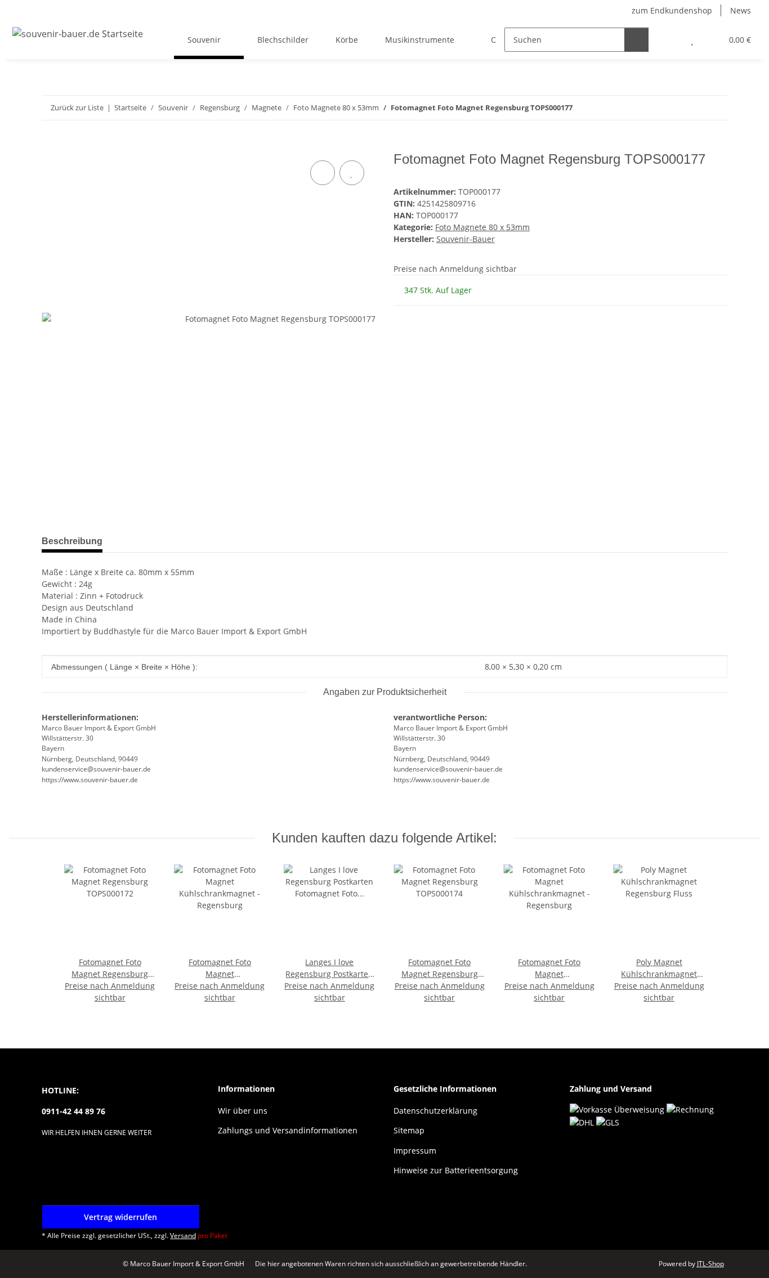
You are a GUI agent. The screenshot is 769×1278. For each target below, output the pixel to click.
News (740, 10)
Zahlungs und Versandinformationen (287, 1130)
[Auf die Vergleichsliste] (322, 172)
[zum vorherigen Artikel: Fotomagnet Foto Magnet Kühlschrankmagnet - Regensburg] (691, 108)
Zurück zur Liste (77, 107)
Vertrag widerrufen (120, 1217)
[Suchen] (636, 40)
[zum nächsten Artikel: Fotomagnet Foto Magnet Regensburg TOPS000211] (715, 108)
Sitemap (409, 1130)
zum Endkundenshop (672, 10)
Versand (183, 1235)
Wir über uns (242, 1110)
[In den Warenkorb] (51, 145)
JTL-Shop (710, 1263)
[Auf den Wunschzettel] (351, 172)
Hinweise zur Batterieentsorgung (456, 1170)
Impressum (415, 1150)
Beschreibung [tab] (72, 541)
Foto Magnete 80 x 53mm (482, 227)
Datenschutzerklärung (435, 1110)
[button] (670, 39)
